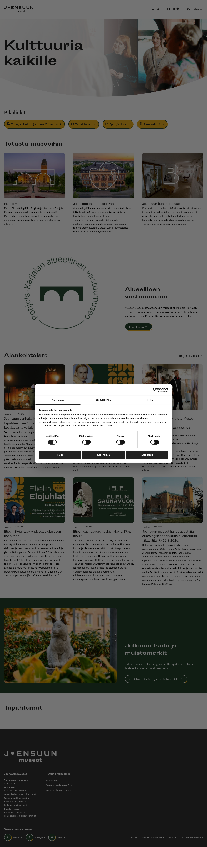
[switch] (86, 442)
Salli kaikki (147, 455)
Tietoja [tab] (149, 399)
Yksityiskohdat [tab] (103, 399)
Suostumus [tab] (58, 400)
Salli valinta (103, 455)
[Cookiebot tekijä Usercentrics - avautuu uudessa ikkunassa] (155, 390)
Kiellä (60, 455)
